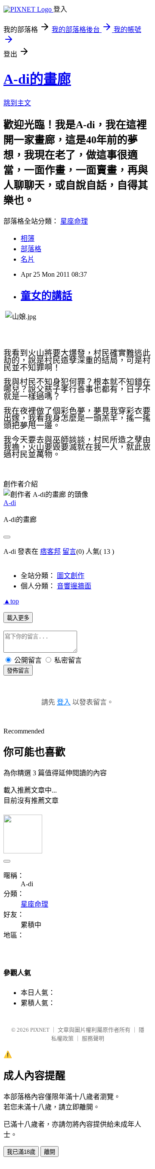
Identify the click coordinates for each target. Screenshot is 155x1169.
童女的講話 (46, 295)
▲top (11, 601)
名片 (27, 259)
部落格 (31, 249)
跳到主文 (17, 103)
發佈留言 (18, 670)
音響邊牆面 (74, 586)
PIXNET (40, 1030)
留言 (69, 551)
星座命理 (74, 221)
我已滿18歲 (21, 1152)
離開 (49, 1152)
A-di (9, 502)
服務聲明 (93, 1038)
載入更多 (18, 618)
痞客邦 (50, 551)
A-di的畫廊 (37, 79)
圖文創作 (70, 575)
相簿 (27, 238)
